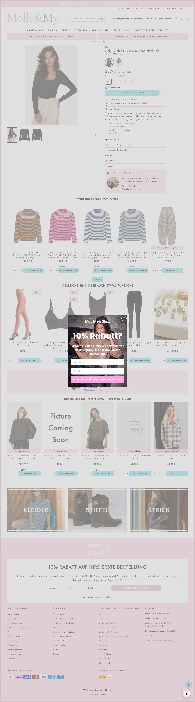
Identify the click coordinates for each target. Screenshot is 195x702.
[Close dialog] (124, 318)
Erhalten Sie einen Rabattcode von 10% (97, 379)
